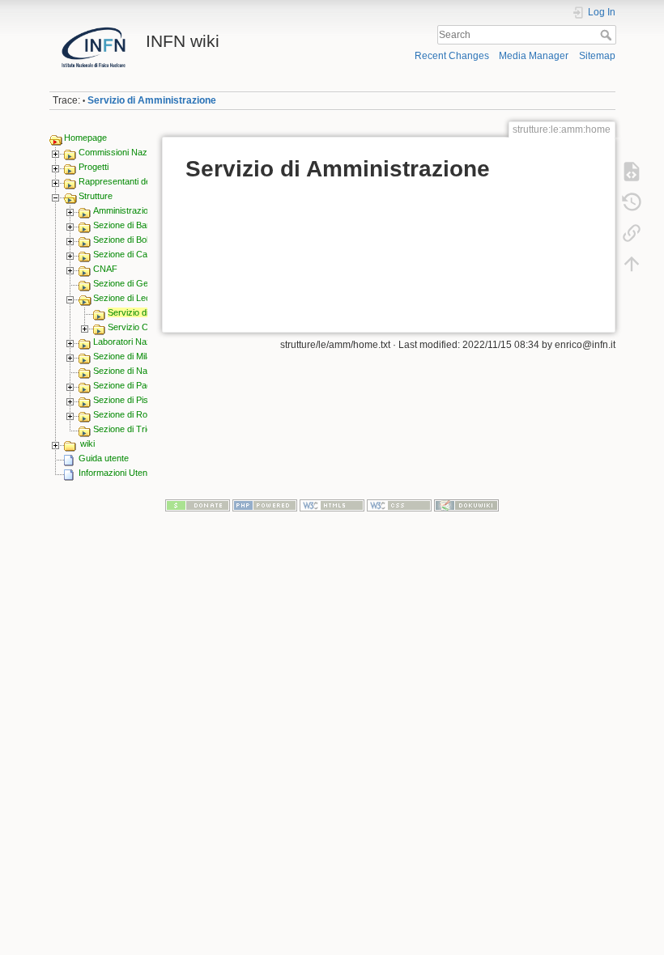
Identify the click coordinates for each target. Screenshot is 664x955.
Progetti (94, 167)
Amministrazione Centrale (143, 210)
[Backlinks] (631, 233)
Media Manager (533, 56)
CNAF (105, 269)
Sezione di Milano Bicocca (144, 356)
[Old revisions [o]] (631, 202)
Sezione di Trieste (128, 429)
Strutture (96, 196)
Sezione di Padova (129, 385)
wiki (87, 443)
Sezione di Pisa (123, 400)
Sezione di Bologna (130, 239)
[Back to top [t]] (631, 263)
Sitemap (597, 56)
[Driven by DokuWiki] (466, 504)
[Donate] (197, 504)
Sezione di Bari (122, 225)
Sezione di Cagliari (129, 254)
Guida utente (104, 458)
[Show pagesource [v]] (631, 171)
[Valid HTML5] (332, 504)
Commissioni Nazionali (123, 152)
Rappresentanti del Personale (136, 181)
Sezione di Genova (130, 283)
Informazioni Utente (117, 473)
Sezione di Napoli (126, 371)
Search (607, 34)
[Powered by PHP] (264, 504)
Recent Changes (452, 56)
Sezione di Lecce (126, 298)
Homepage (85, 137)
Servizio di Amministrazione (151, 100)
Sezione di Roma (126, 414)
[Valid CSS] (399, 504)
